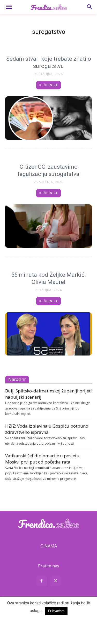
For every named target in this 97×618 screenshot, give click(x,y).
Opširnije (48, 85)
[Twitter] (55, 582)
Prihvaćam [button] (56, 611)
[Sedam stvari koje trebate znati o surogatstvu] (48, 118)
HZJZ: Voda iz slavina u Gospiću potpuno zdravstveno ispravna (46, 429)
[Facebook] (41, 582)
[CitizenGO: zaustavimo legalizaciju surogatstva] (48, 226)
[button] (9, 7)
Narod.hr (17, 379)
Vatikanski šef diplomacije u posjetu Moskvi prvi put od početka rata (42, 459)
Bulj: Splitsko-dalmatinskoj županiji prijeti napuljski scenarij (48, 394)
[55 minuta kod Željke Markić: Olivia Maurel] (48, 334)
